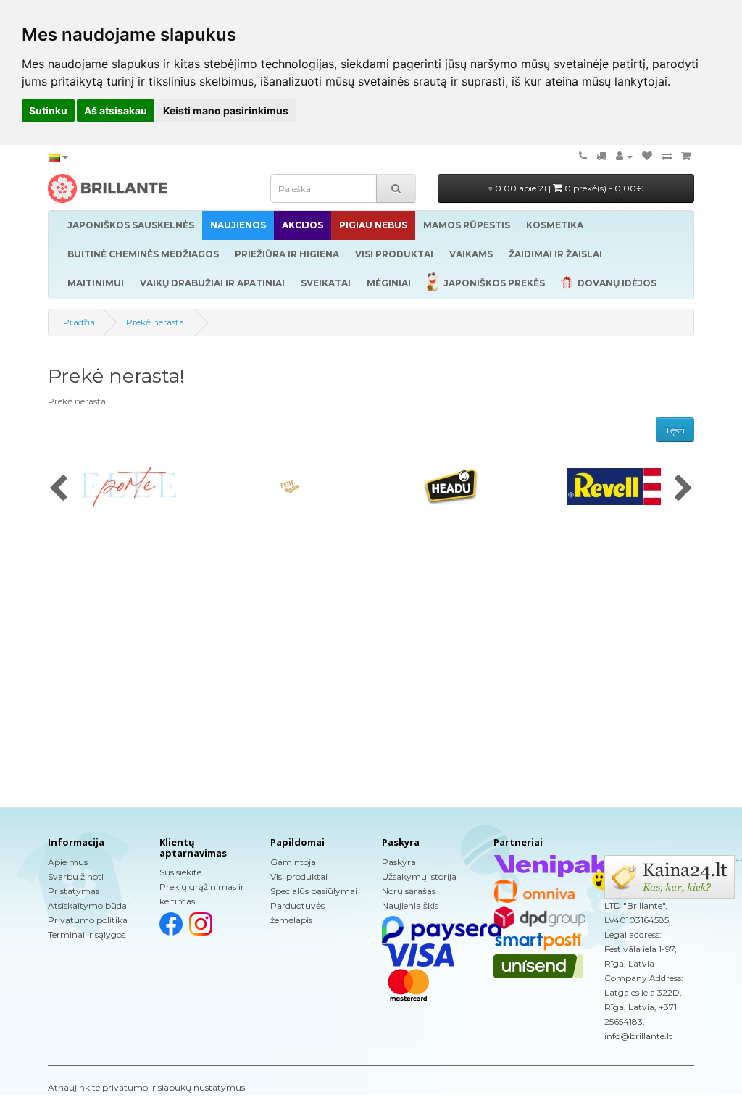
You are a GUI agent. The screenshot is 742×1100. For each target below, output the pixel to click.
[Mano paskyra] (624, 156)
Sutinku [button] (48, 110)
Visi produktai (299, 876)
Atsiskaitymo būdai (88, 905)
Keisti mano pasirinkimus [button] (225, 110)
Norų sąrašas (408, 891)
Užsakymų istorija (419, 876)
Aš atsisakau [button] (115, 110)
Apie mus (68, 862)
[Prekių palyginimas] (667, 156)
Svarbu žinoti (76, 876)
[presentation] (58, 489)
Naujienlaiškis (410, 905)
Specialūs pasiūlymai (313, 891)
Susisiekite (180, 872)
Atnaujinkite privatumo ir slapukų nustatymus (146, 1087)
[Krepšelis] (686, 156)
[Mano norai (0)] (647, 156)
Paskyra (399, 862)
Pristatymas (73, 891)
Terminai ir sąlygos (86, 934)
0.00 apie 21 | (568, 188)
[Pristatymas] (601, 156)
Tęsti (675, 430)
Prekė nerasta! (156, 322)
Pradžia (79, 322)
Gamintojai (294, 862)
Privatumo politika (88, 919)
